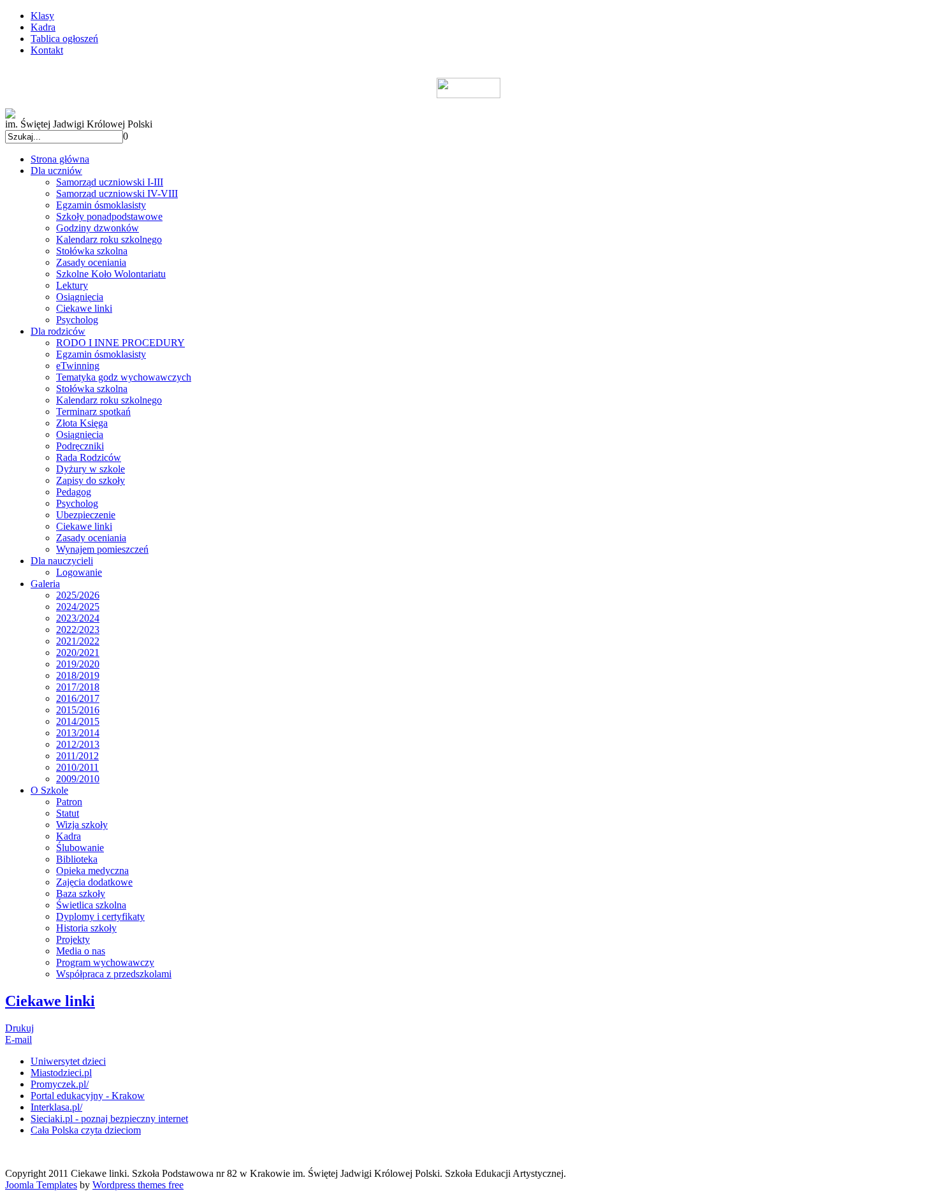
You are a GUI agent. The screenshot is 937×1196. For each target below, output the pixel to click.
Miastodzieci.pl (61, 1072)
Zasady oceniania (91, 262)
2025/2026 (77, 595)
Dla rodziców (58, 331)
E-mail (18, 1039)
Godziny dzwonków (97, 227)
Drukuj (19, 1028)
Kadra (43, 27)
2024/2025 (77, 606)
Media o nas (80, 950)
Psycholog (77, 319)
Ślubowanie (80, 847)
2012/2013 (77, 744)
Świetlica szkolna (91, 905)
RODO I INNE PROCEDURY (120, 342)
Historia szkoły (86, 928)
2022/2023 (77, 629)
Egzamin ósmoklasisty (101, 205)
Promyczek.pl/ (60, 1084)
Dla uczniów (56, 170)
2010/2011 (77, 767)
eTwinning (77, 365)
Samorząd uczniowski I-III (109, 182)
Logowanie (79, 572)
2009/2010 (77, 778)
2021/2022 (77, 641)
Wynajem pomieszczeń (102, 549)
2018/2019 (77, 675)
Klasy (42, 15)
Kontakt (47, 50)
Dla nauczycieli (62, 560)
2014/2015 (77, 721)
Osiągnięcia (79, 296)
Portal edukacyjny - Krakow (88, 1095)
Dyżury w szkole (90, 468)
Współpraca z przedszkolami (113, 973)
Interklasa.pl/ (56, 1107)
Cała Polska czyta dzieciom (86, 1130)
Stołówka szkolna (91, 250)
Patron (69, 801)
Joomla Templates (41, 1184)
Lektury (72, 285)
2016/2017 (77, 698)
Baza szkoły (80, 893)
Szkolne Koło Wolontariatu (111, 273)
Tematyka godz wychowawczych (123, 377)
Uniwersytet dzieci (68, 1061)
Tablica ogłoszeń (64, 38)
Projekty (73, 939)
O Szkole (49, 790)
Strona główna (60, 159)
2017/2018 (77, 687)
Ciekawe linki (84, 308)
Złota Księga (82, 423)
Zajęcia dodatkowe (94, 882)
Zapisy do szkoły (90, 480)
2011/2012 (77, 755)
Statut (67, 813)
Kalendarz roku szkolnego (109, 239)
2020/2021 (77, 652)
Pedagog (73, 491)
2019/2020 (77, 664)
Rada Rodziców (88, 457)
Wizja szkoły (82, 824)
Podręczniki (80, 446)
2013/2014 (77, 732)
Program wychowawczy (105, 962)
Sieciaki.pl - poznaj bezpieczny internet (109, 1118)
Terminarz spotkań (93, 411)
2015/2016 (77, 709)
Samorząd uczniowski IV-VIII (117, 193)
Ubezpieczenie (85, 514)
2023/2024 (77, 618)
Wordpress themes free (138, 1184)
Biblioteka (77, 859)
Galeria (45, 583)
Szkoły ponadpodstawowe (109, 216)
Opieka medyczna (92, 870)
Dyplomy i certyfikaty (100, 916)
